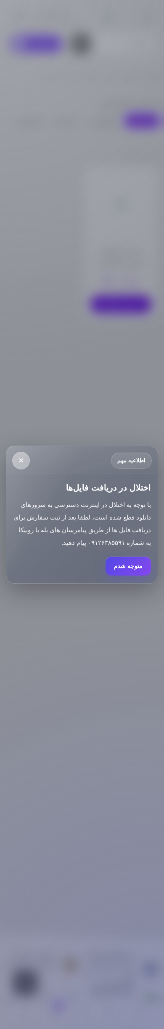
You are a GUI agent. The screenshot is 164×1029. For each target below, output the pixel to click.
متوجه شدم (128, 565)
